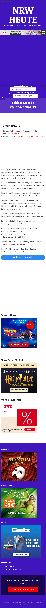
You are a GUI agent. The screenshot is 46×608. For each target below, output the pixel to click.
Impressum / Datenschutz (11, 602)
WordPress (22, 604)
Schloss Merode (13, 134)
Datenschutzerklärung (14, 570)
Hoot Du (32, 602)
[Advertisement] (23, 60)
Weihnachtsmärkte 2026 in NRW (32, 137)
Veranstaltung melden (23, 589)
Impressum (9, 566)
